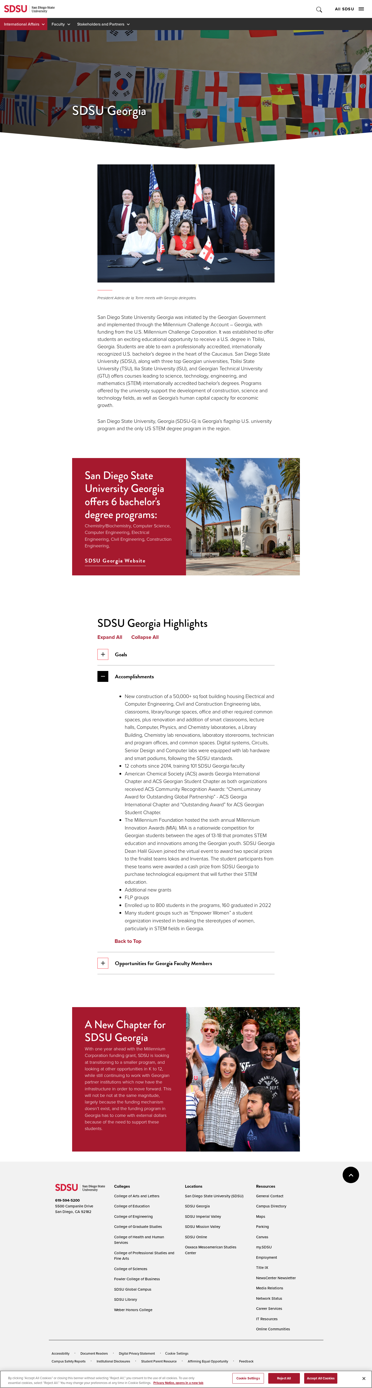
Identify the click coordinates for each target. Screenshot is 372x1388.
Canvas (262, 1237)
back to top (351, 1175)
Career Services (269, 1308)
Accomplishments (134, 676)
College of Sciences (130, 1268)
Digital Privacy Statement (137, 1353)
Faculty (58, 24)
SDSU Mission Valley (202, 1226)
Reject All (284, 1378)
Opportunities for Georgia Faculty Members (163, 963)
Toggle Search (319, 9)
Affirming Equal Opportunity (208, 1361)
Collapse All (145, 637)
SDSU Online (196, 1237)
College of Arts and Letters (136, 1196)
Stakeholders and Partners (100, 24)
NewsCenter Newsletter (276, 1278)
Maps (260, 1216)
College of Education (132, 1206)
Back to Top (128, 941)
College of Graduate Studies (138, 1226)
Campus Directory (271, 1206)
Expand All (109, 637)
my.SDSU (264, 1247)
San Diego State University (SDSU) (214, 1196)
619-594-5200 (67, 1200)
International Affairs (21, 24)
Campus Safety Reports (69, 1361)
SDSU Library (125, 1299)
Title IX (262, 1267)
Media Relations (269, 1288)
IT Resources (267, 1318)
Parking (262, 1226)
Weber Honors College (133, 1309)
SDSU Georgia (197, 1206)
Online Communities (273, 1329)
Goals (121, 654)
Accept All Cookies (321, 1378)
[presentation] (121, 1186)
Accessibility (60, 1353)
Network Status (269, 1298)
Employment (266, 1257)
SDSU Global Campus (132, 1289)
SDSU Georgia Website (115, 560)
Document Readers (94, 1353)
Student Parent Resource (159, 1361)
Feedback (246, 1361)
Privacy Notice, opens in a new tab (178, 1382)
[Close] (363, 1378)
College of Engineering (133, 1216)
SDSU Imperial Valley (203, 1216)
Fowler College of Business (137, 1279)
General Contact (269, 1196)
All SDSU (344, 9)
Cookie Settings (177, 1353)
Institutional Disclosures (113, 1361)
